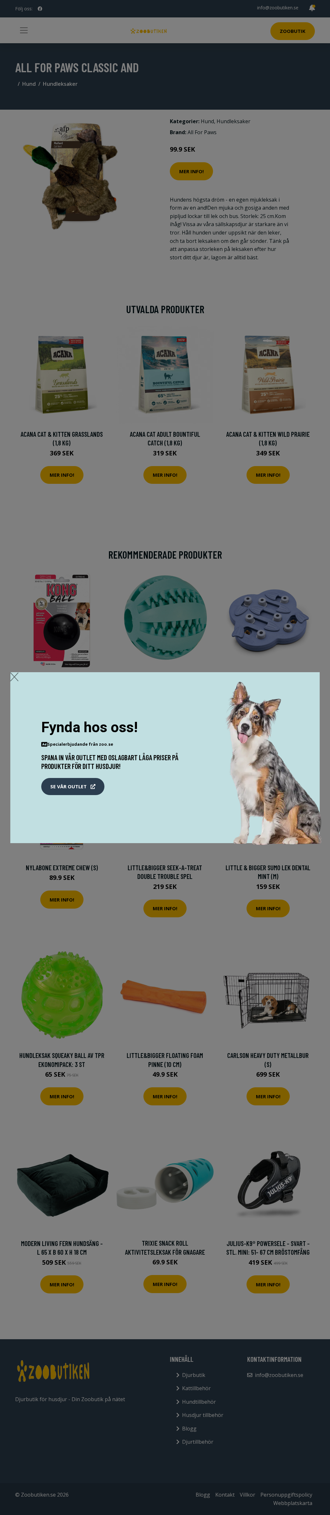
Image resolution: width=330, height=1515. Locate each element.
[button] (72, 786)
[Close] (14, 676)
